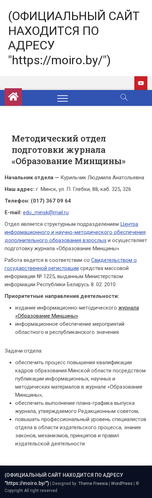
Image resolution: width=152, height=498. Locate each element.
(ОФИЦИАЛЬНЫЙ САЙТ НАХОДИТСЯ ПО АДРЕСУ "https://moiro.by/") (74, 38)
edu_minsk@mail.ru (46, 212)
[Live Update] (140, 83)
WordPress (122, 483)
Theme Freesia (93, 483)
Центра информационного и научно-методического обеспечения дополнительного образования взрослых (75, 232)
